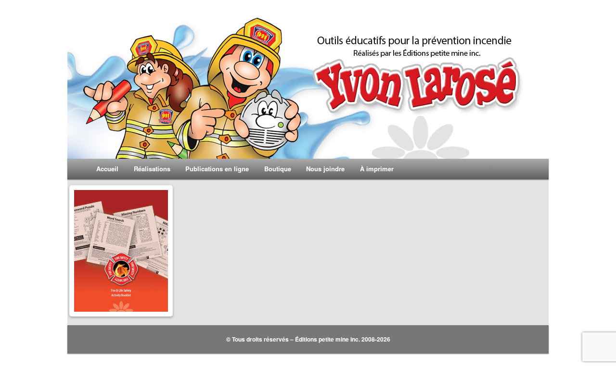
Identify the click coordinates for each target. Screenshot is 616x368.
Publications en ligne (217, 168)
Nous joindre (325, 168)
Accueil (107, 168)
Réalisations (152, 168)
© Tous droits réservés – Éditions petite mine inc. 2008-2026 (308, 339)
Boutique (277, 168)
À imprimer (377, 168)
